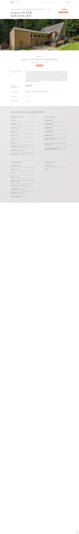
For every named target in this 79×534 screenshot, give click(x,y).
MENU (65, 2)
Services (53, 2)
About (43, 2)
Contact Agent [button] (39, 65)
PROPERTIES (48, 2)
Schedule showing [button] (63, 12)
